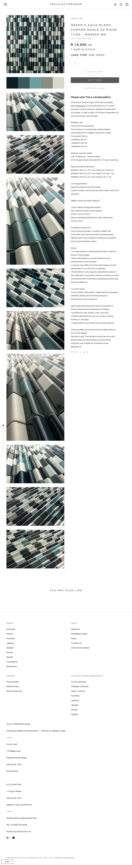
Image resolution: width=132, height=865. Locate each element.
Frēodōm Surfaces (80, 686)
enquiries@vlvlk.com (21, 831)
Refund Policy (12, 686)
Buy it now (95, 80)
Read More (11, 666)
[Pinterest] (87, 352)
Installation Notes (79, 634)
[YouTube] (14, 837)
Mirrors (9, 634)
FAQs (73, 638)
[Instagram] (7, 837)
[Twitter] (84, 352)
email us (81, 106)
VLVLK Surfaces (78, 682)
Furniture (10, 638)
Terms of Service (14, 691)
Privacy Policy (12, 682)
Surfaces (10, 629)
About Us (75, 629)
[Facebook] (80, 352)
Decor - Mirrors (78, 691)
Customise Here (95, 88)
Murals (9, 652)
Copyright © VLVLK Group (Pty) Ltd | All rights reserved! (40, 858)
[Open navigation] (5, 4)
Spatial (9, 657)
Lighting (10, 643)
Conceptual (11, 662)
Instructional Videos (80, 648)
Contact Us (76, 643)
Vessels (9, 648)
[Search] (121, 4)
